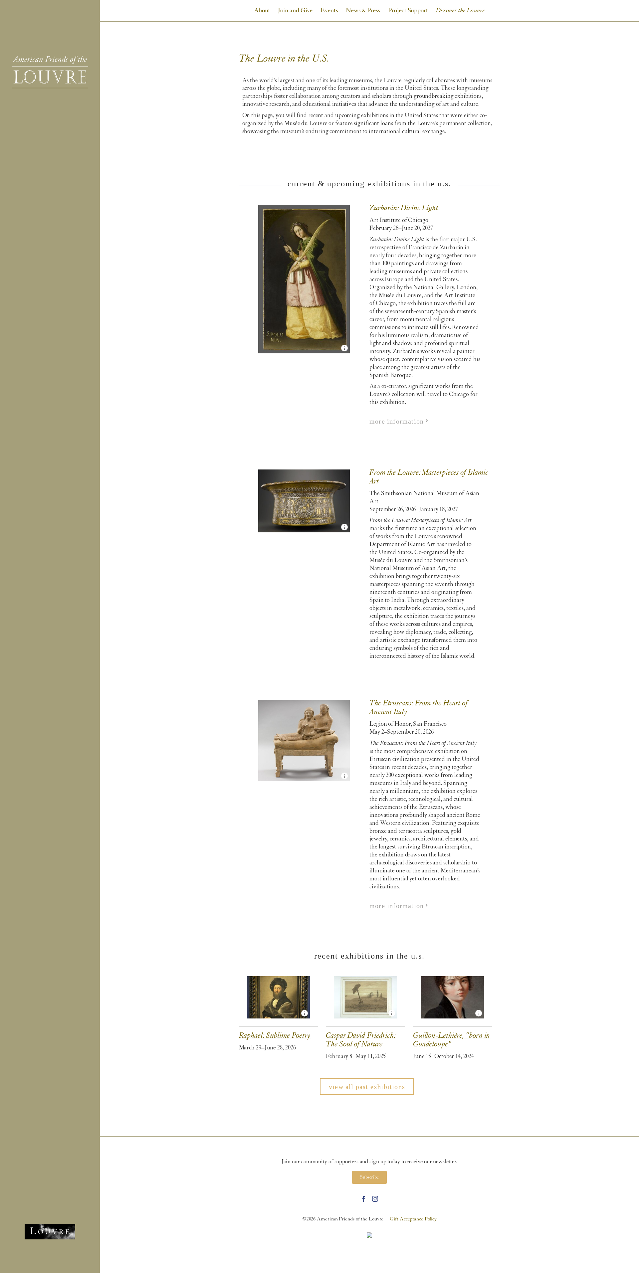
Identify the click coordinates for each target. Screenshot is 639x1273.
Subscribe (369, 1177)
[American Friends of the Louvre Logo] (50, 72)
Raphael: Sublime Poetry (269, 980)
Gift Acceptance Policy (413, 1219)
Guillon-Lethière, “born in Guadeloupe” (445, 984)
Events (329, 10)
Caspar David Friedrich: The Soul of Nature (361, 984)
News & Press (363, 10)
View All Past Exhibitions (367, 1086)
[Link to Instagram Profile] (375, 1199)
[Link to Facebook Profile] (364, 1199)
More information (396, 421)
